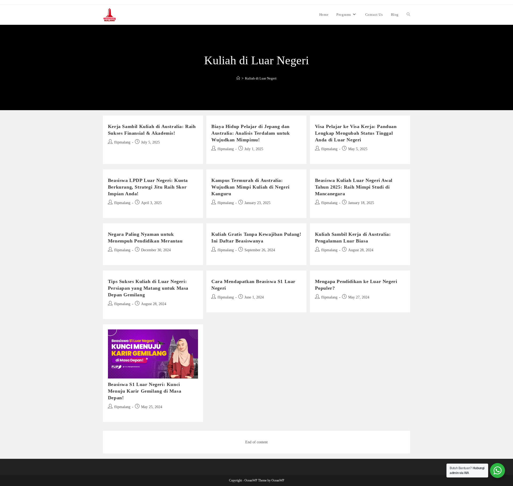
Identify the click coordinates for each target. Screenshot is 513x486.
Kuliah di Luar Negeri (261, 78)
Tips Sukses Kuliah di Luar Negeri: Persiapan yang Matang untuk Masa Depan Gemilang (148, 288)
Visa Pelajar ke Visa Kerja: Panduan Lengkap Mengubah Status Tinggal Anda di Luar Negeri (356, 133)
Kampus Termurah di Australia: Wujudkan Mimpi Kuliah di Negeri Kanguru (250, 187)
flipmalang (122, 142)
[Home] (238, 78)
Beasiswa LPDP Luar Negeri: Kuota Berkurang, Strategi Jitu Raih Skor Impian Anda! (148, 187)
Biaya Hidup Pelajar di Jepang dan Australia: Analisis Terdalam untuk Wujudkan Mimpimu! (250, 133)
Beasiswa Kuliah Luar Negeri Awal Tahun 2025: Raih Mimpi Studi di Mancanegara (353, 187)
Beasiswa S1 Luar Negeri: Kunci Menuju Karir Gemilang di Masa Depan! (144, 391)
